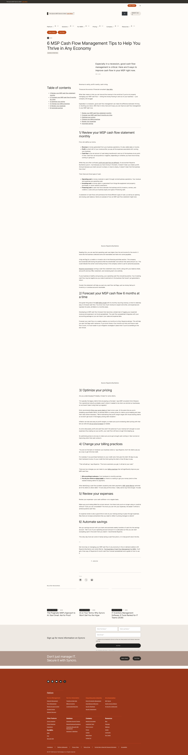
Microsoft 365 (50, 738)
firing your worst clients (98, 410)
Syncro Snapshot (51, 721)
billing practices (112, 469)
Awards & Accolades (91, 721)
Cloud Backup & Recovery (92, 703)
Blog (106, 721)
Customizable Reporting (72, 706)
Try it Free (62, 32)
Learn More (70, 13)
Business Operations (53, 52)
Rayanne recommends (86, 269)
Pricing (95, 26)
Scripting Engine (51, 709)
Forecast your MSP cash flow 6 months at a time (97, 115)
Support (134, 12)
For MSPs (80, 26)
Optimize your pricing (88, 117)
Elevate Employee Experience (73, 724)
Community (108, 732)
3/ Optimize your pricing (57, 101)
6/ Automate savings (56, 108)
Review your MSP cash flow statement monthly (96, 113)
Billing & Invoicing (70, 703)
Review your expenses (89, 121)
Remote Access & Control (53, 706)
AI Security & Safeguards (111, 706)
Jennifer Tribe (95, 560)
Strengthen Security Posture (73, 721)
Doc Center (108, 735)
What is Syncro (89, 727)
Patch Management (51, 703)
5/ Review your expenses (57, 106)
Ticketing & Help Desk (71, 701)
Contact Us (88, 738)
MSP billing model (101, 303)
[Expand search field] (124, 13)
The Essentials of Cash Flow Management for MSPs (120, 549)
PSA (48, 736)
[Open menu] (140, 5)
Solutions (65, 26)
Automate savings (87, 123)
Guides (106, 729)
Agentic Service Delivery (111, 703)
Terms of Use (87, 747)
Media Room (89, 735)
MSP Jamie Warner (128, 485)
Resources (125, 26)
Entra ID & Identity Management (93, 701)
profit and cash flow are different (109, 162)
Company (109, 26)
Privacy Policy (75, 747)
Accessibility (124, 747)
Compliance (50, 747)
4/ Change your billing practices (60, 104)
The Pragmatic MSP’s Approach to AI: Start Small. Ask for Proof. (61, 614)
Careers (88, 732)
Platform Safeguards (62, 747)
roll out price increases (96, 424)
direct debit (99, 478)
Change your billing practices (91, 119)
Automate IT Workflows (71, 731)
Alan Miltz (110, 89)
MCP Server (108, 701)
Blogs (61, 610)
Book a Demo (132, 5)
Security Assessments (91, 709)
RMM (48, 733)
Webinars (107, 727)
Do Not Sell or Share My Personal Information (105, 747)
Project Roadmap (51, 724)
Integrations (50, 727)
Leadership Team (90, 724)
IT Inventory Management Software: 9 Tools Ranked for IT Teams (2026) (125, 615)
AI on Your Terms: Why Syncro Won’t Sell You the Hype (92, 614)
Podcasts (107, 724)
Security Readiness (90, 706)
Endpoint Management (52, 701)
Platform (50, 26)
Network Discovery (51, 712)
